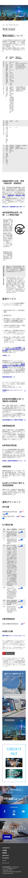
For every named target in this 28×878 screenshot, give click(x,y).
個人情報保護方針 (6, 867)
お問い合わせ (5, 855)
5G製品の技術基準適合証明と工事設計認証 (13, 349)
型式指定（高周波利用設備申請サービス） (12, 460)
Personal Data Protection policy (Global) (12, 871)
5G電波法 (4, 355)
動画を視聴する (10, 777)
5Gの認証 (18, 347)
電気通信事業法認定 (7, 377)
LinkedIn (14, 814)
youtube (23, 811)
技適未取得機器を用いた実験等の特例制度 (12, 419)
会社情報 (4, 850)
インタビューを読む (12, 766)
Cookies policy (15, 867)
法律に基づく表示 (7, 870)
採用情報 (7, 837)
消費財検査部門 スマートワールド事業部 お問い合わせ (13, 798)
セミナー (4, 860)
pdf (21, 512)
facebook (5, 811)
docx (4, 514)
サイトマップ (5, 863)
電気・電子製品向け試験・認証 (12, 24)
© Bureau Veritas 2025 (8, 873)
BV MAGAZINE (5, 858)
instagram (14, 811)
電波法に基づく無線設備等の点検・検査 (12, 206)
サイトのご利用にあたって (9, 868)
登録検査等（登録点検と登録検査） (13, 196)
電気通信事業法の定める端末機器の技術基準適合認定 (13, 365)
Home (3, 24)
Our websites (6, 848)
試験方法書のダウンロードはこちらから (12, 635)
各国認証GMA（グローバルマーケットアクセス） (12, 391)
